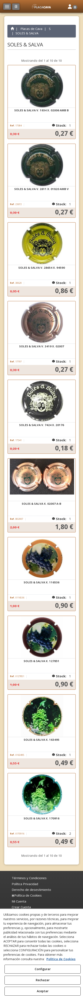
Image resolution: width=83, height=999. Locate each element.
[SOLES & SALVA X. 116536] (41, 558)
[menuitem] (29, 878)
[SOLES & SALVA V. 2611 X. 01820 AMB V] (41, 165)
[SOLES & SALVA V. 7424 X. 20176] (41, 401)
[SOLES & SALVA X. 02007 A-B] (41, 480)
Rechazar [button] (43, 980)
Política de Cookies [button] (61, 959)
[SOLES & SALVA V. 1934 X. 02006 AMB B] (41, 86)
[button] (41, 6)
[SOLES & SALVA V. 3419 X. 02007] (41, 322)
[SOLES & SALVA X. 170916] (41, 794)
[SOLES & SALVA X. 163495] (41, 716)
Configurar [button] (43, 969)
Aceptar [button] (43, 991)
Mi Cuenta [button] (19, 901)
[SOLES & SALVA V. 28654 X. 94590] (41, 244)
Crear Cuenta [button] (21, 907)
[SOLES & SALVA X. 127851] (41, 637)
